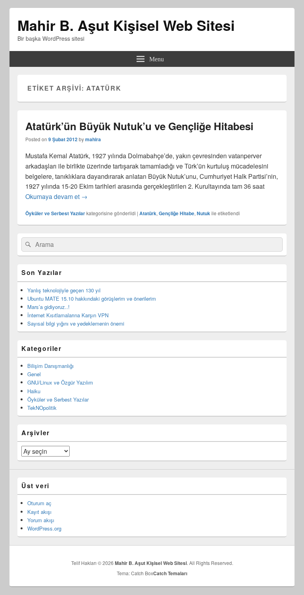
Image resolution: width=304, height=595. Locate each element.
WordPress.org (44, 528)
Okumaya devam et (56, 196)
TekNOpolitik (42, 407)
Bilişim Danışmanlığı (50, 366)
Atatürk (147, 213)
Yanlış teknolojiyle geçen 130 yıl (64, 290)
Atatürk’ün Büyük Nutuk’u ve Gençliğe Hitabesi (139, 126)
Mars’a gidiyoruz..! (48, 307)
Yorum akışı (40, 520)
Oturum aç (39, 503)
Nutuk (203, 213)
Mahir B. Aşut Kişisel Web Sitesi (126, 25)
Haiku (33, 391)
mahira (93, 139)
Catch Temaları (170, 573)
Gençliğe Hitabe (176, 213)
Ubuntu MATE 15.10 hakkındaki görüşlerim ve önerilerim (91, 298)
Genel (34, 374)
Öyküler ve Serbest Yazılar (55, 213)
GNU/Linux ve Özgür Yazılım (60, 382)
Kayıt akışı (39, 511)
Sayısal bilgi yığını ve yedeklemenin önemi (75, 323)
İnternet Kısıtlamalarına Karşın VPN (67, 315)
